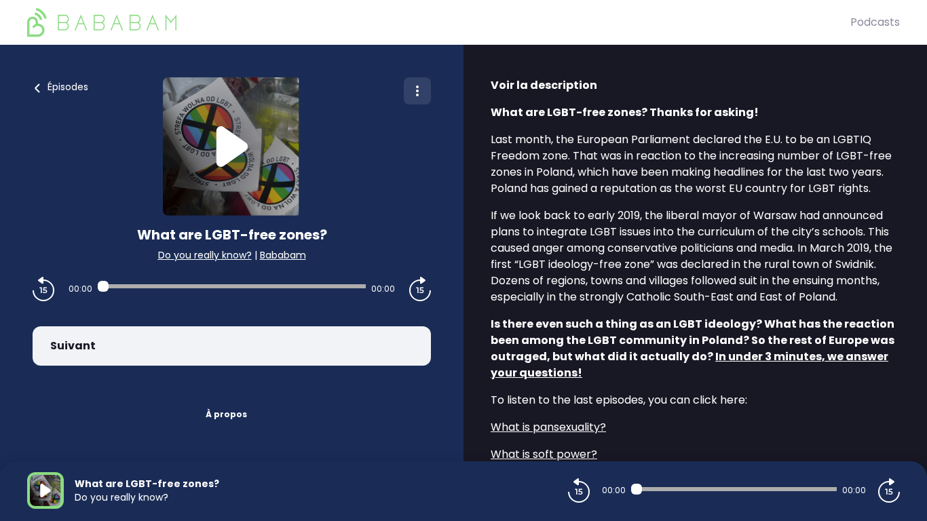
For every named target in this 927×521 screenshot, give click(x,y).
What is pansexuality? (548, 427)
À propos (226, 414)
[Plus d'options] (417, 90)
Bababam (283, 255)
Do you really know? (205, 255)
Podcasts (875, 22)
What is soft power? (544, 454)
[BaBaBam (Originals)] (438, 22)
